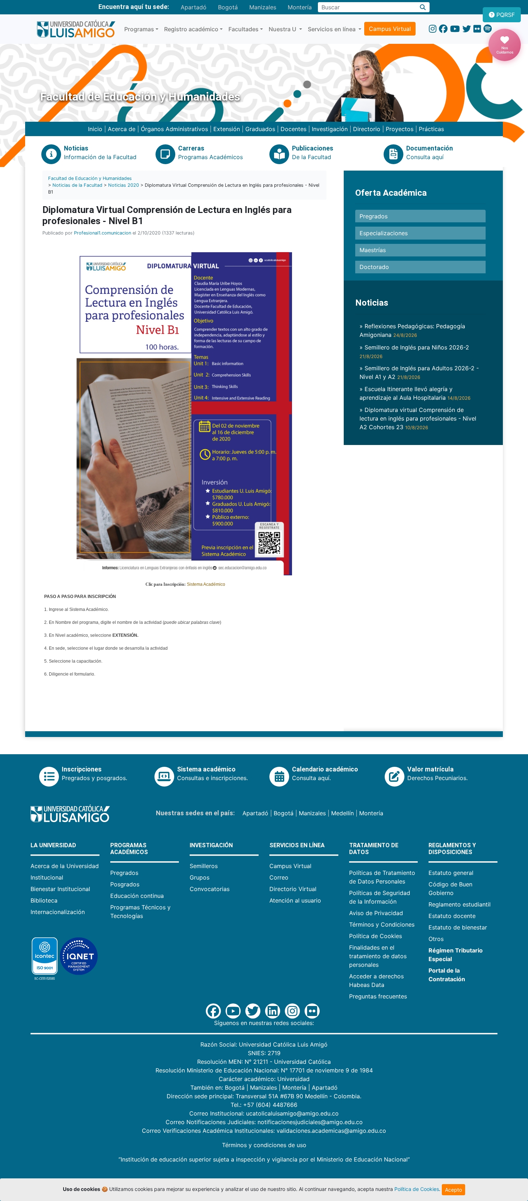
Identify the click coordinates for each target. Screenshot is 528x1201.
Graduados (260, 129)
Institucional (47, 877)
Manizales (262, 7)
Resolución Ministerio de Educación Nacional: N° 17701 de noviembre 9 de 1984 (264, 1070)
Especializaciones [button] (384, 233)
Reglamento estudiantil (460, 904)
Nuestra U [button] (283, 29)
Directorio (366, 129)
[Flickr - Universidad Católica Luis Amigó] (477, 29)
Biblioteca (44, 900)
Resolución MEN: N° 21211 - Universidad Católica (264, 1061)
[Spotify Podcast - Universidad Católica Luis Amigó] (487, 29)
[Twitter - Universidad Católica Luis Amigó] (466, 29)
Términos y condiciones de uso (264, 1145)
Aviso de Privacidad (376, 913)
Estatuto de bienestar (458, 927)
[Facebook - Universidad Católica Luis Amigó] (443, 29)
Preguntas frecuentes (378, 996)
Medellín (342, 813)
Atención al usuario (295, 900)
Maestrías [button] (373, 250)
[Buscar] (423, 7)
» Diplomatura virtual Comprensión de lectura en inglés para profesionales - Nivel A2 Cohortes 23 (418, 418)
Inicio (95, 129)
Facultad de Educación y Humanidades (90, 178)
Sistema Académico (206, 584)
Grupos (199, 877)
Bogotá (228, 7)
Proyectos (399, 129)
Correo (278, 877)
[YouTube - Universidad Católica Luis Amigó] (455, 29)
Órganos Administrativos (174, 129)
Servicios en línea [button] (332, 29)
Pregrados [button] (374, 216)
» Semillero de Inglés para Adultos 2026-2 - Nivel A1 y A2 (419, 372)
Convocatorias (210, 888)
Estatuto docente (452, 915)
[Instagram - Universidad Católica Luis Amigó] (432, 29)
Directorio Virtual (292, 888)
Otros (436, 938)
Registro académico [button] (191, 29)
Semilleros (204, 866)
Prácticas (431, 129)
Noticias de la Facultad (77, 185)
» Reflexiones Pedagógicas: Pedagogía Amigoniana (412, 330)
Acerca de (121, 129)
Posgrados (124, 884)
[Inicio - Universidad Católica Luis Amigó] (76, 29)
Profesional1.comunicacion (102, 233)
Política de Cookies (375, 936)
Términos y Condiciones (381, 924)
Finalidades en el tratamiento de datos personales (378, 956)
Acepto (453, 1190)
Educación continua (137, 895)
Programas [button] (139, 29)
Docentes (293, 129)
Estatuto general (451, 872)
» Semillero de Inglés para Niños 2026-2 (414, 351)
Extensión (226, 129)
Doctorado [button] (374, 266)
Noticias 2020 (123, 185)
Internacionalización (58, 911)
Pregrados (124, 872)
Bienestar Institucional (60, 888)
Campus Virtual (390, 28)
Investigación (330, 129)
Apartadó (194, 7)
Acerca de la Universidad (65, 866)
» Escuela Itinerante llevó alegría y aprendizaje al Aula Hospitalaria (415, 393)
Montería (300, 7)
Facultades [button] (243, 29)
